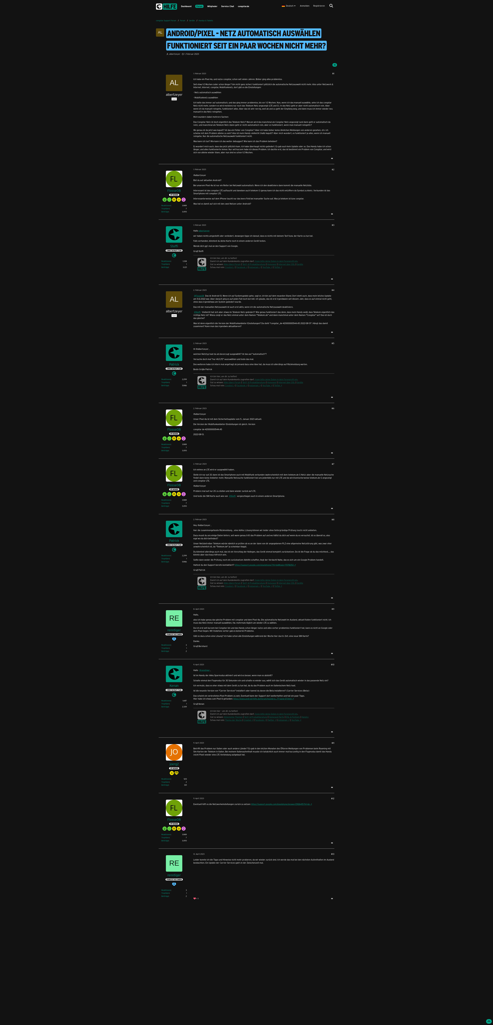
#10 (332, 664)
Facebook (240, 385)
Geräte (300, 382)
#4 (333, 290)
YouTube (266, 385)
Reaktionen (166, 205)
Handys (305, 717)
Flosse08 (200, 295)
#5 (333, 343)
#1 (333, 73)
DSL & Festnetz (293, 717)
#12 (332, 798)
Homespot (272, 382)
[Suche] (331, 6)
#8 (333, 519)
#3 (333, 225)
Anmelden (304, 5)
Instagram (254, 385)
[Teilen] (334, 65)
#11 (333, 743)
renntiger (205, 670)
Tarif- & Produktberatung (254, 382)
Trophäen (165, 208)
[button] (289, 6)
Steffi (198, 312)
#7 (333, 464)
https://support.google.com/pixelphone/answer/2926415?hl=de (280, 804)
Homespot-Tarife (276, 717)
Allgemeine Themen (233, 717)
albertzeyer (204, 230)
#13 (332, 854)
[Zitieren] (332, 158)
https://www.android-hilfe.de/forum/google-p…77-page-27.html (262, 698)
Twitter (271, 720)
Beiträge (165, 211)
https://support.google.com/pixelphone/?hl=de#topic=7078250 (264, 565)
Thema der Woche (233, 720)
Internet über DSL (286, 382)
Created (229, 385)
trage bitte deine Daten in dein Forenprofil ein (276, 714)
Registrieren (319, 5)
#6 (333, 408)
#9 (333, 609)
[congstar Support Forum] (166, 6)
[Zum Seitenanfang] (489, 1021)
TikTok (277, 385)
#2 (333, 169)
